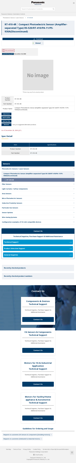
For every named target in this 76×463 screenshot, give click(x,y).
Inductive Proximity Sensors (12, 203)
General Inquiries (11, 255)
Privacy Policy (27, 449)
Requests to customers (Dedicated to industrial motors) (21, 439)
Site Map (8, 449)
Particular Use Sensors (10, 208)
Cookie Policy (37, 449)
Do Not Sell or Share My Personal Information (56, 449)
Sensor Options (7, 212)
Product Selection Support (14, 248)
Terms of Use (17, 449)
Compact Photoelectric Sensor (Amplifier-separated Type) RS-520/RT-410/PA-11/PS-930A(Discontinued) (33, 175)
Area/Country (39, 455)
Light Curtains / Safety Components (15, 189)
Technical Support (11, 242)
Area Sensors (6, 194)
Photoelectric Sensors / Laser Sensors (13, 17)
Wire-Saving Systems (9, 217)
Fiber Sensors (6, 184)
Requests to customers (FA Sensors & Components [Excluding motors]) (26, 435)
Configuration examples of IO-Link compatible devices (21, 222)
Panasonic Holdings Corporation (38, 451)
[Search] (53, 9)
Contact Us (38, 319)
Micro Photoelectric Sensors (12, 198)
